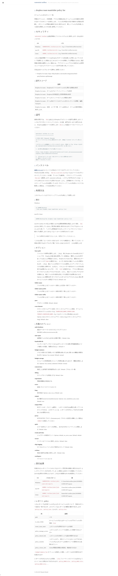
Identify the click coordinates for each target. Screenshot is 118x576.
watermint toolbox (40, 2)
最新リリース (38, 170)
